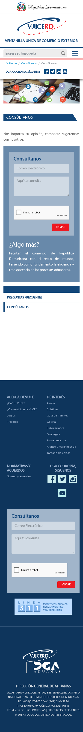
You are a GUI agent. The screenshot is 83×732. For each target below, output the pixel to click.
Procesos (12, 421)
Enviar (60, 227)
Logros (11, 415)
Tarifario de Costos (58, 453)
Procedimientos (56, 440)
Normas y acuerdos (19, 476)
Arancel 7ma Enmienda (61, 446)
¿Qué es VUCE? (16, 403)
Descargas (53, 434)
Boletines (52, 409)
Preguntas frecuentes (64, 710)
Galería (51, 421)
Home (13, 63)
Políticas (39, 710)
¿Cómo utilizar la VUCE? (22, 409)
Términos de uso (18, 710)
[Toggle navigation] (75, 54)
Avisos (51, 403)
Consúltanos (29, 63)
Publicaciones (55, 428)
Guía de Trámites (57, 415)
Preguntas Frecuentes (24, 297)
